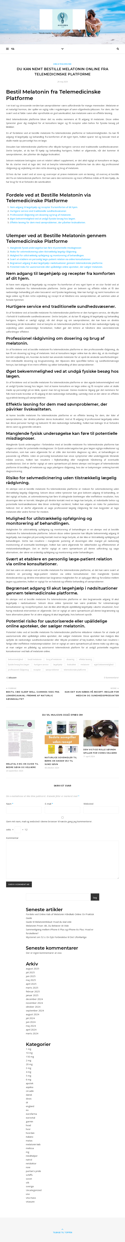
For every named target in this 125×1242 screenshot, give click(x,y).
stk (27, 1182)
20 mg (29, 1064)
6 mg (28, 1079)
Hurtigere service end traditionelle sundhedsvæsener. (38, 210)
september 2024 (35, 1010)
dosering (70, 659)
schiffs (29, 1174)
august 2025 (32, 968)
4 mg (28, 1071)
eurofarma (31, 1113)
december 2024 (34, 999)
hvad (28, 1125)
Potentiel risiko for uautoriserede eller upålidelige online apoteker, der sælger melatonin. (56, 266)
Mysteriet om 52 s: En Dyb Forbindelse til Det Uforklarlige (56, 937)
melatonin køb (33, 1144)
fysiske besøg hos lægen (18, 664)
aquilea (29, 1087)
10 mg (29, 1052)
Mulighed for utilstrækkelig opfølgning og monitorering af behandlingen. (47, 255)
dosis (29, 1098)
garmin (29, 1121)
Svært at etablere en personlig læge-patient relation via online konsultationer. (50, 259)
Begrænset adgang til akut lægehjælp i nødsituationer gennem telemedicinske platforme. (56, 262)
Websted (88, 803)
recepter (37, 669)
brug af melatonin (54, 659)
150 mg (30, 1056)
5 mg (28, 1075)
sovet (29, 1178)
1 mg (28, 1048)
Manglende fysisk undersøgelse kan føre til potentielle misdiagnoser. (46, 247)
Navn (9, 803)
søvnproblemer (52, 669)
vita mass (31, 1197)
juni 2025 (31, 976)
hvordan (30, 1132)
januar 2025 (32, 995)
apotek (29, 1083)
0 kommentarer (111, 677)
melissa (30, 1148)
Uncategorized (62, 64)
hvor (28, 1129)
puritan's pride (33, 1171)
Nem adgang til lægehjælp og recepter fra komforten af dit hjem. (44, 207)
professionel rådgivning (18, 669)
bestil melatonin (35, 659)
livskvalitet (71, 664)
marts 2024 (32, 1033)
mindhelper (32, 1155)
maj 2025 (31, 979)
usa (28, 1193)
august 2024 (32, 1014)
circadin (30, 1090)
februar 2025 (33, 991)
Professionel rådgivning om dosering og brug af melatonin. (40, 214)
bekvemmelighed (15, 659)
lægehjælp (57, 664)
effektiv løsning (85, 659)
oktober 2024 (33, 1006)
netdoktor (31, 1163)
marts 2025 (32, 987)
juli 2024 (30, 1018)
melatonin (85, 664)
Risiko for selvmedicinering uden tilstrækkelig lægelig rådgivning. (43, 251)
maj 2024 (31, 1025)
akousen (12, 677)
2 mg (28, 1060)
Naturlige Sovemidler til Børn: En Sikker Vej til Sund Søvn (61, 760)
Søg (95, 897)
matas (29, 1140)
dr (27, 1102)
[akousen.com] (62, 19)
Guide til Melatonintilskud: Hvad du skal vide (48, 921)
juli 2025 (30, 972)
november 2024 (34, 1002)
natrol (29, 1159)
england (30, 1106)
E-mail (49, 803)
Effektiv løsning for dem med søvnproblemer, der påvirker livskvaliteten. (48, 222)
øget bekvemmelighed (103, 664)
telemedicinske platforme (75, 669)
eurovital (30, 1117)
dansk (29, 1094)
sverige (30, 1186)
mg (27, 1151)
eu (27, 1110)
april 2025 (31, 983)
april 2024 (31, 1029)
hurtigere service (41, 664)
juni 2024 (31, 1021)
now (28, 1167)
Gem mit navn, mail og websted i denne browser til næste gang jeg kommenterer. (49, 821)
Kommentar (12, 837)
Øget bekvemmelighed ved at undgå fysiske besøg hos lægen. (42, 218)
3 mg (28, 1068)
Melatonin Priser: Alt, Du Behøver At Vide (47, 925)
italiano (29, 1136)
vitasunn (30, 1201)
